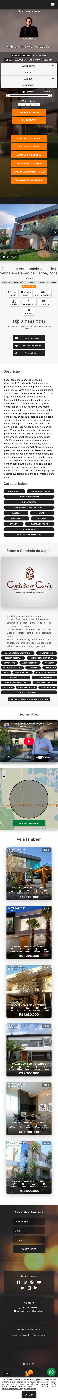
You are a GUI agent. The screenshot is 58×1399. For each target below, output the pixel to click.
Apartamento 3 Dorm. (29, 155)
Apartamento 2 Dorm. (29, 146)
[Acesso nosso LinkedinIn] (35, 1288)
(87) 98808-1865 (31, 11)
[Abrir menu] (53, 5)
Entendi (29, 1394)
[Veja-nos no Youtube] (39, 1282)
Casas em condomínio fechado (29, 171)
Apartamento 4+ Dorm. (29, 163)
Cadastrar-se (29, 1249)
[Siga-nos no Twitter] (22, 1288)
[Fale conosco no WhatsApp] (25, 1282)
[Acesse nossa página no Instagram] (32, 1282)
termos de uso (30, 1388)
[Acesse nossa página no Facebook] (18, 1282)
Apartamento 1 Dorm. (29, 138)
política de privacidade (12, 1388)
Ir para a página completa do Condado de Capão (29, 699)
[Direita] (55, 232)
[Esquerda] (3, 232)
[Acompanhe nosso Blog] (29, 1288)
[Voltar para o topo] (7, 1373)
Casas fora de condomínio (29, 180)
